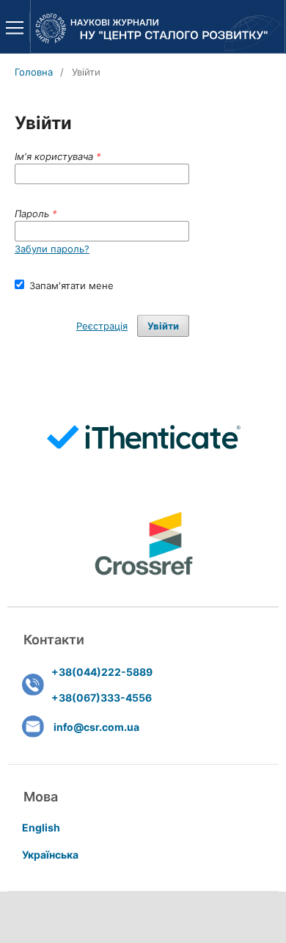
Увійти (163, 326)
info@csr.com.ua (96, 727)
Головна (34, 72)
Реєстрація (102, 326)
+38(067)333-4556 (101, 697)
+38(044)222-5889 (102, 672)
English (41, 827)
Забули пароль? (52, 249)
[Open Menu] (14, 27)
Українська (50, 854)
